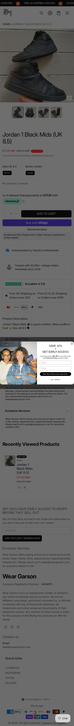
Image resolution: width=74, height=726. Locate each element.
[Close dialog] (72, 343)
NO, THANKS (55, 379)
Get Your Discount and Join (55, 374)
